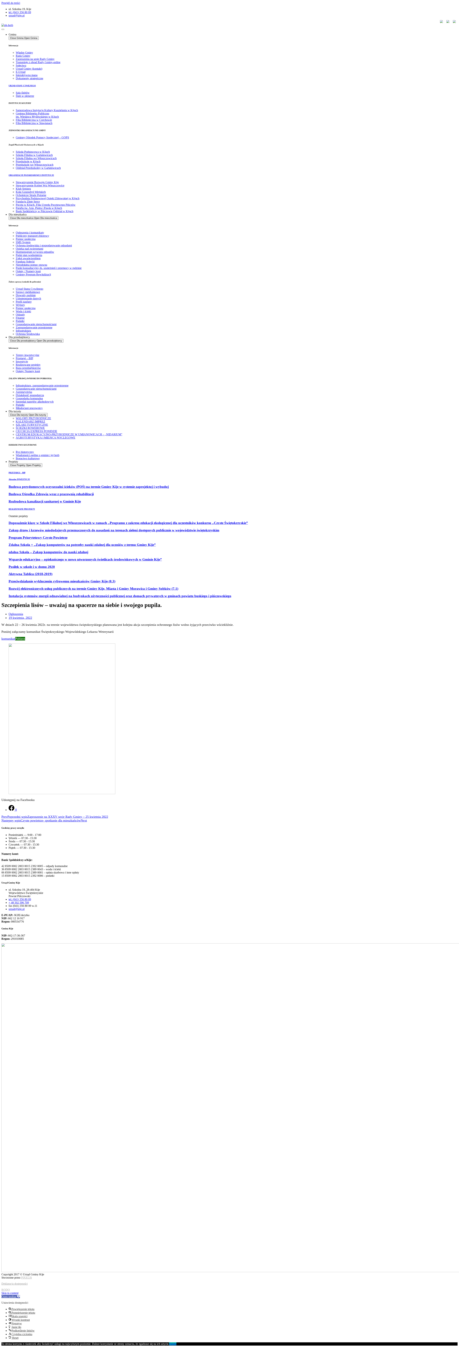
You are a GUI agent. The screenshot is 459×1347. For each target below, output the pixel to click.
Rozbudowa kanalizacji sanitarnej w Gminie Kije (45, 501)
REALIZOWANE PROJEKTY (22, 509)
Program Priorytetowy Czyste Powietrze (38, 537)
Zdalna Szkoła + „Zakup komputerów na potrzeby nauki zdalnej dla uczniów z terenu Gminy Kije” (82, 545)
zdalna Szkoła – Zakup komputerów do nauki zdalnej (48, 552)
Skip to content (9, 1293)
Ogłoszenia (16, 614)
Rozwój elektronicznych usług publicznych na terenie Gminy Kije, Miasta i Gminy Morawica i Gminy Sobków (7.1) (93, 588)
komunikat (8, 638)
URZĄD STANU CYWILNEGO (22, 86)
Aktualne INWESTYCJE (19, 479)
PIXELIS (26, 1277)
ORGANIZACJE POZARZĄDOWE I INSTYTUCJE (31, 175)
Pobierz (20, 638)
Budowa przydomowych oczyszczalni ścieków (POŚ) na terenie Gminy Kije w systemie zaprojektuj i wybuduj (89, 487)
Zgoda (172, 1343)
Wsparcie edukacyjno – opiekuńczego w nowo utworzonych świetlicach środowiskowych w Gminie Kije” (85, 559)
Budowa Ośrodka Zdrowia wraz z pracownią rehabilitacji (51, 494)
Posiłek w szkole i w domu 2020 (32, 567)
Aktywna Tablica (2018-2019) (30, 574)
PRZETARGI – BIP (17, 473)
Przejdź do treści (10, 2)
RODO (5, 1289)
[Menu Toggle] (2, 29)
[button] (10, 1296)
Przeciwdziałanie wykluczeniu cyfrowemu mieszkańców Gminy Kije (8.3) (62, 581)
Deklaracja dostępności (14, 1283)
